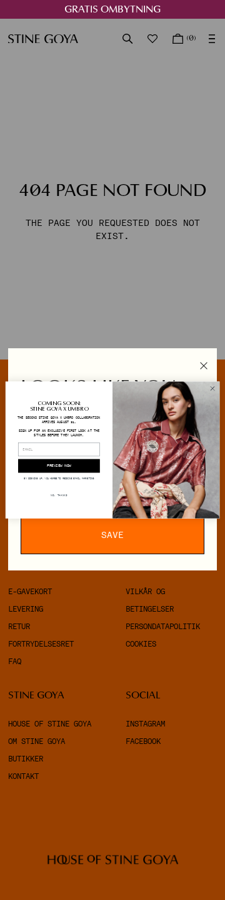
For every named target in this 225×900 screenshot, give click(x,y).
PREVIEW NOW (59, 466)
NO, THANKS (59, 495)
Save (112, 535)
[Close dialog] (212, 388)
